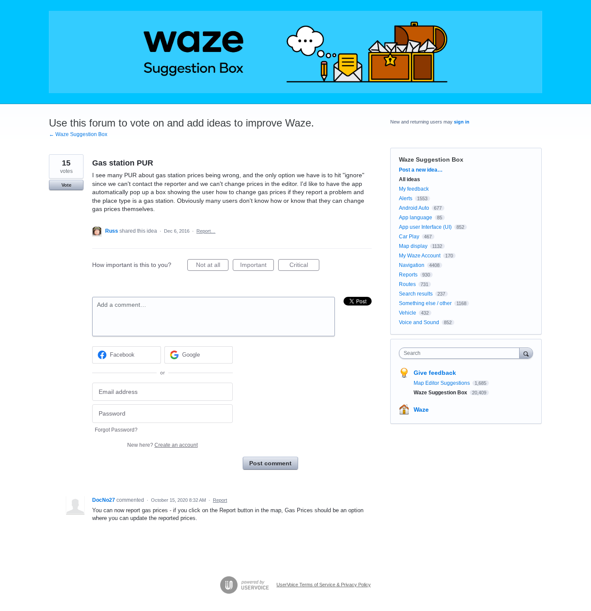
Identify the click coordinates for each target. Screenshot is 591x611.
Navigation (411, 265)
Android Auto (414, 208)
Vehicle (407, 313)
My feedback (414, 189)
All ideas (409, 179)
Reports (408, 275)
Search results (416, 294)
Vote (66, 185)
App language (415, 217)
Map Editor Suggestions (442, 383)
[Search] (526, 353)
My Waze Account (419, 256)
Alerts (405, 198)
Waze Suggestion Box (431, 159)
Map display (413, 246)
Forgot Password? (116, 430)
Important (257, 266)
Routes (407, 284)
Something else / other (425, 303)
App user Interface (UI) (425, 227)
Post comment (270, 463)
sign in (461, 121)
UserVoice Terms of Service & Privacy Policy (323, 584)
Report (220, 500)
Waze (421, 409)
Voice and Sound (419, 322)
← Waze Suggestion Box (78, 134)
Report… (205, 231)
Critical (304, 266)
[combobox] (461, 353)
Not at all (212, 266)
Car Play (409, 237)
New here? (162, 445)
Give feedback (435, 372)
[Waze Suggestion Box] (295, 52)
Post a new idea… (421, 170)
